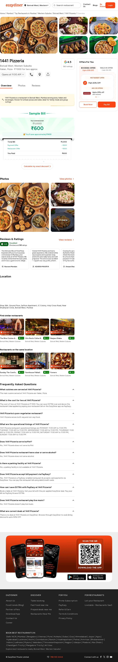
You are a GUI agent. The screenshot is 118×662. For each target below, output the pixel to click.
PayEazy (63, 605)
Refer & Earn (65, 609)
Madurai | (87, 642)
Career (9, 622)
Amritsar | (85, 639)
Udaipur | (77, 642)
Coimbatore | (42, 639)
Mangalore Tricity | (35, 645)
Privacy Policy (65, 618)
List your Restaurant (94, 600)
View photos (66, 179)
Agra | (99, 636)
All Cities (48, 645)
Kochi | (32, 639)
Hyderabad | (12, 639)
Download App (13, 614)
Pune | (50, 636)
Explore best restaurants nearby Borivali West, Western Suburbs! (33, 649)
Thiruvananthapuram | (53, 642)
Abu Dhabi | (97, 642)
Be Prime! (102, 5)
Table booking (37, 600)
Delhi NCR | (11, 636)
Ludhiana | (19, 642)
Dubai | (66, 636)
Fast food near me (39, 605)
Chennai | (42, 636)
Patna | (77, 639)
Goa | (72, 636)
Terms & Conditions (68, 614)
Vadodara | (38, 642)
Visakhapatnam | (65, 639)
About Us (10, 600)
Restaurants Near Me (41, 614)
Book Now (88, 104)
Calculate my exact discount (36, 166)
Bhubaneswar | (98, 639)
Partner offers (13, 609)
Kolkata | (58, 636)
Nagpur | (69, 642)
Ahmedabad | (81, 636)
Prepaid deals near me (41, 609)
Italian (3, 69)
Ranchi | (53, 639)
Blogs (95, 5)
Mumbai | (22, 636)
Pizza (9, 69)
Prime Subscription (68, 600)
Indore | (10, 642)
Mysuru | (28, 642)
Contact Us (86, 5)
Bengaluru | (32, 636)
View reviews (65, 239)
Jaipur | (91, 636)
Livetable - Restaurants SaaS (98, 605)
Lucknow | (23, 639)
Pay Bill (107, 104)
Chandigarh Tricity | (15, 645)
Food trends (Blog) (15, 605)
